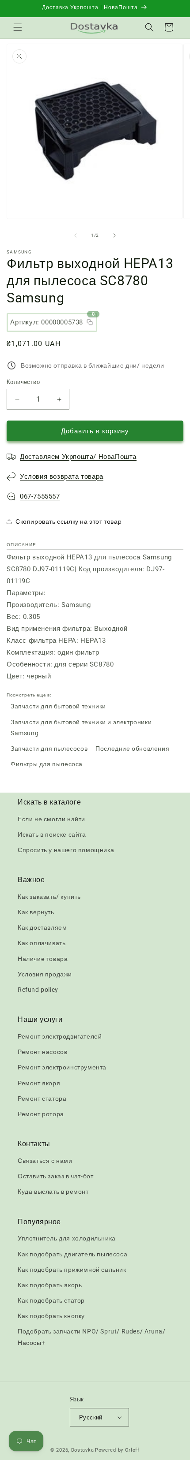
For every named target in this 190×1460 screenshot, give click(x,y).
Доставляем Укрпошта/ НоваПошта (78, 457)
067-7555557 (40, 496)
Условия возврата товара (61, 476)
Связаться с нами (45, 1160)
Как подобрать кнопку (51, 1315)
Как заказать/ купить (49, 896)
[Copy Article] (90, 322)
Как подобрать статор (51, 1300)
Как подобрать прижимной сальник (72, 1269)
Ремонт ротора (41, 1113)
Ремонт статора (42, 1098)
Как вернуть (36, 912)
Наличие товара (43, 958)
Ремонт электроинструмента (62, 1067)
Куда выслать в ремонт (53, 1191)
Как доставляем (42, 927)
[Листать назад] (75, 235)
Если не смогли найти (51, 819)
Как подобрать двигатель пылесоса (72, 1254)
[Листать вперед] (114, 235)
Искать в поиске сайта (52, 834)
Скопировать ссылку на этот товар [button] (68, 521)
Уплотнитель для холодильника (67, 1238)
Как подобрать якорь (50, 1285)
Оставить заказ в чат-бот (55, 1176)
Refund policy (38, 989)
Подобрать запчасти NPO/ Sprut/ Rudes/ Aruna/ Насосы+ (91, 1337)
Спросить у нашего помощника (66, 849)
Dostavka (82, 1450)
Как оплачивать (41, 942)
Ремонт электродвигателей (60, 1036)
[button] (17, 27)
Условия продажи (45, 974)
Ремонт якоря (39, 1083)
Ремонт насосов (42, 1051)
